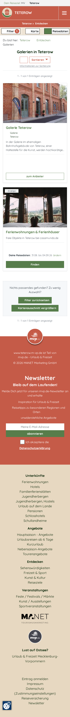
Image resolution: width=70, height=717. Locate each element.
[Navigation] (64, 13)
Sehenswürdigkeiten (35, 568)
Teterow (34, 3)
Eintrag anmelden (35, 679)
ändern (57, 255)
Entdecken (43, 40)
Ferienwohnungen (35, 482)
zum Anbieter (35, 176)
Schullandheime (35, 521)
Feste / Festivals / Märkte (35, 596)
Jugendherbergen (35, 496)
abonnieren (35, 433)
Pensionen (35, 511)
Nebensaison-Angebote (35, 549)
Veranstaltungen (35, 590)
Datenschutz (35, 689)
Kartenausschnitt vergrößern (36, 308)
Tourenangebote (35, 554)
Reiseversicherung (35, 698)
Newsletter (36, 703)
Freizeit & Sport (35, 573)
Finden (35, 264)
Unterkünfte (35, 476)
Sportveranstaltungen (35, 606)
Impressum (35, 684)
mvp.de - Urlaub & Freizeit (35, 357)
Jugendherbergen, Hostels (35, 501)
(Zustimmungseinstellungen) (35, 693)
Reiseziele (35, 582)
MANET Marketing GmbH (40, 363)
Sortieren (38, 59)
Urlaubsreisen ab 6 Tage (35, 539)
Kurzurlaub (35, 544)
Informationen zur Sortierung (35, 65)
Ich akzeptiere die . (35, 445)
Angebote (35, 528)
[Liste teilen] (24, 60)
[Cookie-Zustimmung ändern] (7, 705)
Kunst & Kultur (35, 578)
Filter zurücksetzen (36, 300)
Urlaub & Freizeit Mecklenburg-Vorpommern (35, 658)
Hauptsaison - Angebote (35, 535)
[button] (24, 13)
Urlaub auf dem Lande (35, 506)
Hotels (35, 487)
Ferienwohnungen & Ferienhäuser (33, 232)
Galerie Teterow (19, 127)
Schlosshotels (35, 516)
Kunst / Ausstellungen (35, 601)
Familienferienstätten (35, 492)
